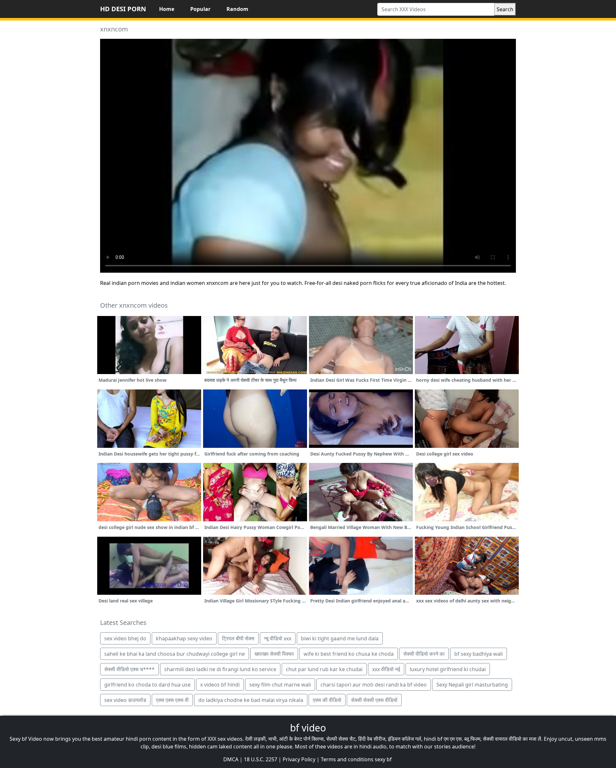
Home (166, 9)
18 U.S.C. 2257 (260, 759)
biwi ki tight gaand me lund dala (340, 638)
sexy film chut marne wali (280, 684)
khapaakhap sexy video (184, 638)
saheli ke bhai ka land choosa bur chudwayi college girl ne (174, 653)
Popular (200, 9)
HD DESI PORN (123, 8)
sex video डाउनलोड (125, 700)
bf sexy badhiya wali (478, 653)
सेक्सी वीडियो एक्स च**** (129, 669)
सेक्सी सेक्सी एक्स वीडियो (374, 700)
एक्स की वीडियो (327, 700)
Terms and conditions (347, 759)
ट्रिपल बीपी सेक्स (238, 638)
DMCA (230, 759)
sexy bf (383, 759)
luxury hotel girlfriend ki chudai (448, 669)
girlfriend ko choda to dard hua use (147, 684)
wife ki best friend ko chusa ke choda (349, 653)
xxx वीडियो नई (386, 669)
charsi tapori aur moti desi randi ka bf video (374, 684)
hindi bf (433, 738)
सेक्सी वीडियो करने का (424, 653)
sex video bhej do (125, 638)
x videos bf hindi (220, 684)
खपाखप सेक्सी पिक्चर (274, 653)
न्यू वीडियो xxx (277, 638)
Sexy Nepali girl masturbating (472, 684)
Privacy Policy (299, 759)
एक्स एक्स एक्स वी (172, 700)
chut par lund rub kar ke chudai (324, 669)
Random (237, 9)
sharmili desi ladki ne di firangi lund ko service (220, 669)
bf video (308, 727)
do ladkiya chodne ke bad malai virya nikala (250, 700)
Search (505, 9)
